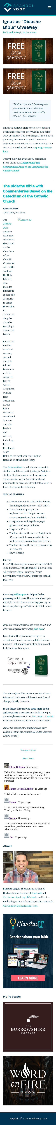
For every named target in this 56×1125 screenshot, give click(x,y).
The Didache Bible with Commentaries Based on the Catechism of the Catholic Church (27, 193)
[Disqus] (28, 800)
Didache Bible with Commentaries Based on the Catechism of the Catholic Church (25, 166)
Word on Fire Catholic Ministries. (20, 906)
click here (38, 629)
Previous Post (28, 750)
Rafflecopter (20, 594)
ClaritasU (36, 893)
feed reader (37, 716)
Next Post (28, 758)
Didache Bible (14, 467)
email (50, 716)
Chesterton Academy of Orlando (20, 897)
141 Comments (30, 32)
